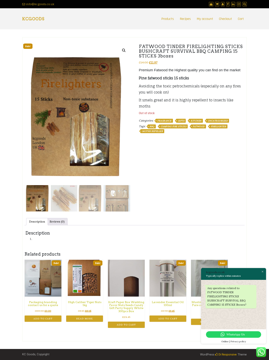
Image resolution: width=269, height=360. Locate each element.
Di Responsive (227, 354)
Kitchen (196, 120)
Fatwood (199, 126)
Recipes (185, 19)
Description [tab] (37, 221)
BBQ (151, 126)
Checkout (225, 19)
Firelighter (218, 126)
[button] (123, 50)
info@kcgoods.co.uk (39, 4)
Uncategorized (218, 120)
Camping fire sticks (173, 126)
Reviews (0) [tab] (57, 221)
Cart (241, 19)
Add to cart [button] (43, 318)
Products (167, 19)
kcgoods (33, 19)
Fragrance (164, 120)
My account (205, 19)
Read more (84, 318)
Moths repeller (152, 131)
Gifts (181, 120)
